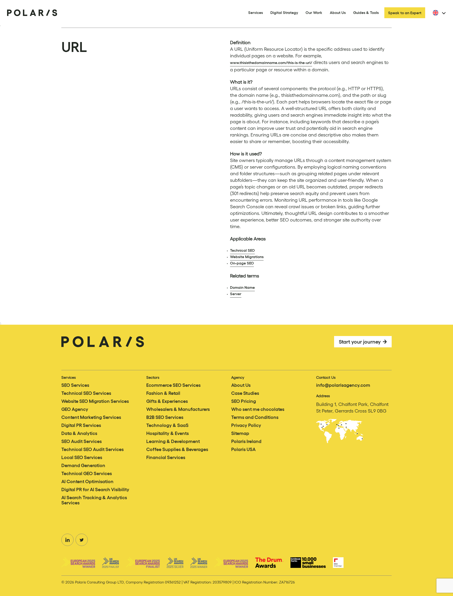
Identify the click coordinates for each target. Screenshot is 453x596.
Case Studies (245, 393)
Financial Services (165, 457)
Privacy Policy (246, 425)
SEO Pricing (243, 401)
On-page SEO (242, 263)
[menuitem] (438, 12)
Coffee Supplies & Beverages (177, 449)
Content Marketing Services (91, 417)
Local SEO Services (81, 457)
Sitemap (240, 433)
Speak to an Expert (404, 13)
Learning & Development (173, 441)
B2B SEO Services (164, 417)
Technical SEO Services (86, 393)
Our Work (314, 12)
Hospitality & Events (167, 433)
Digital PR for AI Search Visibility (95, 489)
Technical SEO (242, 250)
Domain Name (242, 287)
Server (235, 294)
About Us (338, 12)
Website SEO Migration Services (95, 401)
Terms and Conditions (254, 417)
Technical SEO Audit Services (92, 449)
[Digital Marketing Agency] (32, 12)
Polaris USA (243, 449)
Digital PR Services (81, 425)
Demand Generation (83, 465)
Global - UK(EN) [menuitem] (446, 15)
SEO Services (75, 385)
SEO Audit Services (81, 441)
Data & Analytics (79, 433)
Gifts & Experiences (167, 401)
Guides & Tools (366, 12)
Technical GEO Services (86, 473)
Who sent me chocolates (257, 409)
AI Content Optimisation (87, 481)
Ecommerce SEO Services (173, 385)
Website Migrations (247, 257)
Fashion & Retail (163, 393)
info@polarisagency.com (343, 385)
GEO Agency (74, 409)
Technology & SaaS (167, 425)
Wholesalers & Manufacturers (178, 409)
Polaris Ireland (246, 441)
